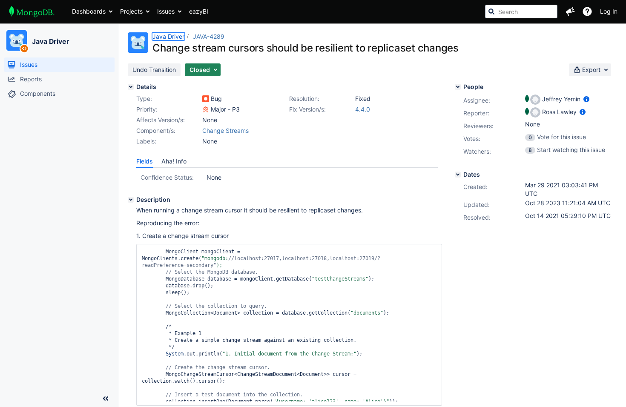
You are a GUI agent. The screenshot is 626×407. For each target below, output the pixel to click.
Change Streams (225, 130)
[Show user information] (586, 99)
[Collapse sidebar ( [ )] (106, 398)
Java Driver (50, 41)
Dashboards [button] (89, 11)
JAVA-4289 (208, 36)
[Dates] (458, 175)
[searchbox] (521, 11)
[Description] (131, 200)
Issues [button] (166, 11)
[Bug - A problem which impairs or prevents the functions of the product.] (205, 98)
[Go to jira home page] (31, 11)
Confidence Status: (167, 177)
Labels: (146, 141)
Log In (608, 11)
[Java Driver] (16, 40)
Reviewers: (478, 125)
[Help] (587, 11)
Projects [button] (131, 11)
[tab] (144, 161)
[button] (570, 11)
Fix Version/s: (307, 109)
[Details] (131, 87)
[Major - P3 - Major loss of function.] (205, 109)
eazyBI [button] (198, 11)
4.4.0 (362, 109)
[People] (458, 87)
